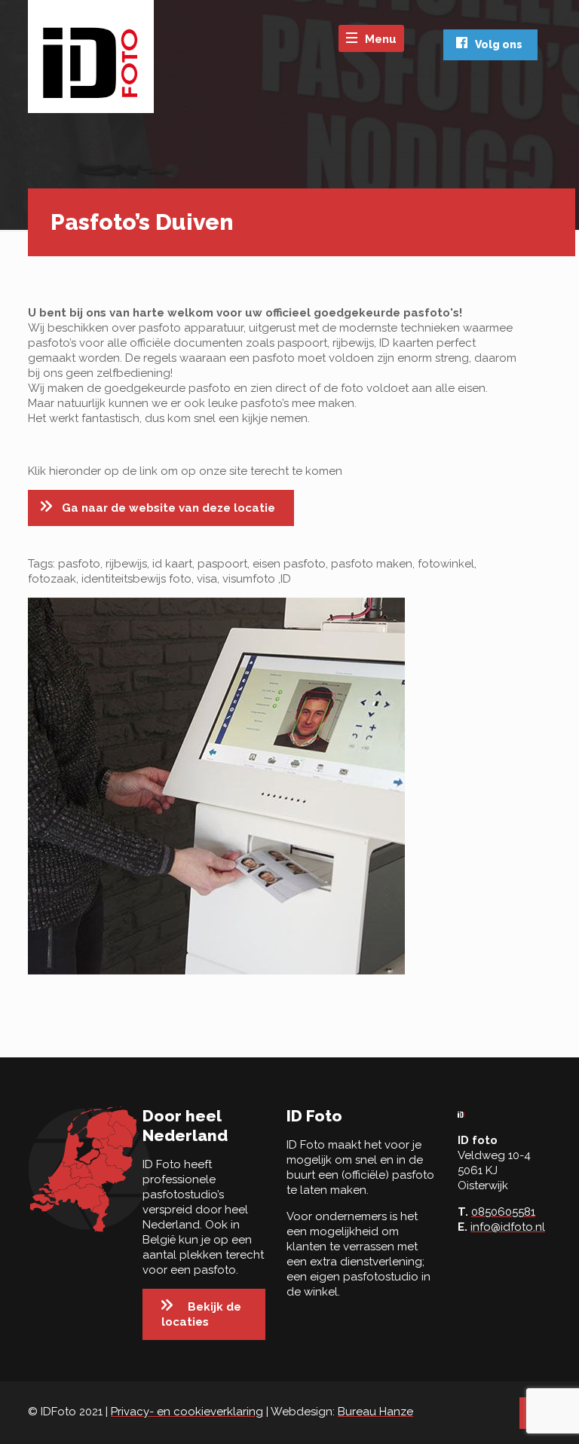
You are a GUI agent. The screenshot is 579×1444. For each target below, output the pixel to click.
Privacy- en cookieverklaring (187, 1411)
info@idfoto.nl (507, 1227)
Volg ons (498, 44)
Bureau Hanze (375, 1411)
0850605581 (503, 1212)
